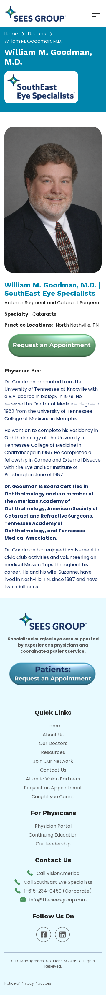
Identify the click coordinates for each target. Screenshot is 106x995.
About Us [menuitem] (53, 734)
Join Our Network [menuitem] (53, 761)
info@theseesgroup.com (58, 899)
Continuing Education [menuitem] (53, 835)
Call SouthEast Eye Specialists (58, 882)
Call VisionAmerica (58, 873)
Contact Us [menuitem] (53, 770)
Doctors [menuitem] (37, 33)
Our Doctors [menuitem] (53, 743)
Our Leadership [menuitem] (53, 843)
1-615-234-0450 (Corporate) (58, 891)
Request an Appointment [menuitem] (53, 787)
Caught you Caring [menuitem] (53, 796)
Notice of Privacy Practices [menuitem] (27, 983)
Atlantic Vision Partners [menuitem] (53, 778)
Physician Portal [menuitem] (53, 826)
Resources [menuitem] (53, 752)
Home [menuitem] (11, 33)
